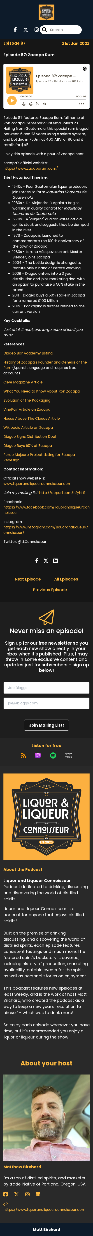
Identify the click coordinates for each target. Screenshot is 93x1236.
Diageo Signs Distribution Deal (29, 436)
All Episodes (66, 579)
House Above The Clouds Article (31, 418)
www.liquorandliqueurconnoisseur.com (37, 483)
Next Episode (28, 579)
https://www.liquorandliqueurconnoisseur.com (44, 1209)
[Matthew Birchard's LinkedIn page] (41, 1194)
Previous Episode (50, 590)
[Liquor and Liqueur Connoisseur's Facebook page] (15, 29)
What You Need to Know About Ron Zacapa (41, 391)
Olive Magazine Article (23, 382)
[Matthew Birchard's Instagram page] (30, 1194)
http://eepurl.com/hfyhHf (62, 492)
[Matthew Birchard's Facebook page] (8, 1194)
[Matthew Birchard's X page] (19, 1194)
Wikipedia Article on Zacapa (28, 427)
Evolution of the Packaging (26, 400)
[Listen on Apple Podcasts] (38, 755)
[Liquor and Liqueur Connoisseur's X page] (23, 29)
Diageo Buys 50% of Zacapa (27, 445)
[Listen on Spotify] (53, 755)
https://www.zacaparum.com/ (30, 168)
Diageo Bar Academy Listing (28, 353)
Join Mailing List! (46, 725)
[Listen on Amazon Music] (68, 755)
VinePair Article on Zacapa (26, 409)
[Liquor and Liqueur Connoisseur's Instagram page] (34, 29)
